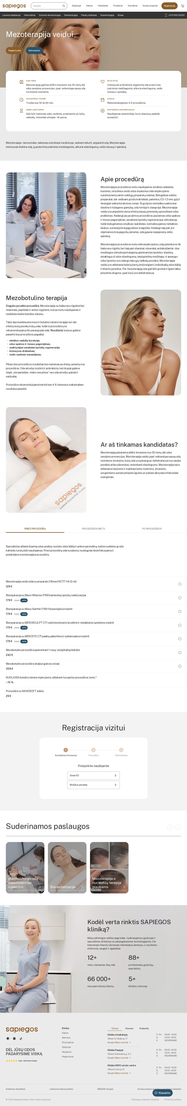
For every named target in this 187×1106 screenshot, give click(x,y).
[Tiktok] (21, 1038)
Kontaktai (132, 6)
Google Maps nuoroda (118, 1042)
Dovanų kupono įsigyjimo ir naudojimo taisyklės (159, 1089)
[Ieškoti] (63, 5)
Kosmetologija (107, 15)
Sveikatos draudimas (15, 1089)
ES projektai (67, 1042)
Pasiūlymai (103, 6)
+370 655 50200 (176, 15)
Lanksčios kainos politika (61, 1089)
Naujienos (66, 1052)
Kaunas (129, 1028)
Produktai (118, 6)
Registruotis (14, 50)
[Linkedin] (14, 1038)
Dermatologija (71, 15)
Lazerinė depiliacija (11, 15)
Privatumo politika (172, 1099)
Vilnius (114, 1028)
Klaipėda (144, 1028)
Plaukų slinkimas (89, 15)
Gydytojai (76, 6)
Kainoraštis (34, 50)
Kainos (89, 6)
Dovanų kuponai (150, 6)
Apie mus (66, 1037)
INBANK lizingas (105, 1089)
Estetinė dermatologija (50, 15)
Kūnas (121, 15)
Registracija (169, 6)
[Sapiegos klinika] (14, 5)
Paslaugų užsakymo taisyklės (145, 1099)
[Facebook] (8, 1038)
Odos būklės (30, 15)
